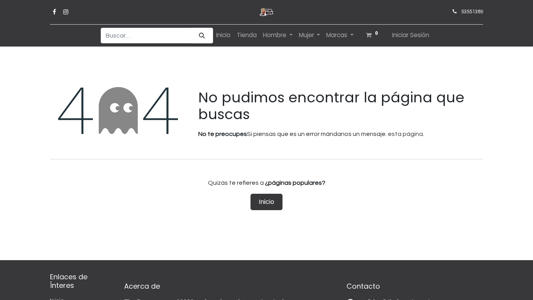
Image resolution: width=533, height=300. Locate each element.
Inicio (266, 201)
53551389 (472, 11)
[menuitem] (223, 35)
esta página (405, 134)
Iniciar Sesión (410, 35)
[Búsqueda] (202, 36)
